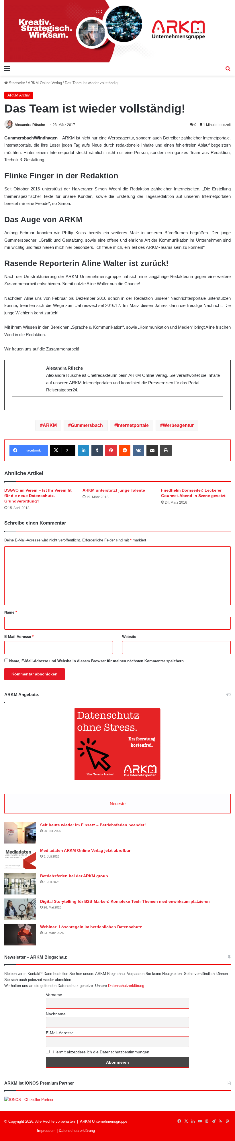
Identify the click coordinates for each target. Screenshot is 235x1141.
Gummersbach (87, 425)
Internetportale (133, 425)
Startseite (16, 83)
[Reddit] (124, 450)
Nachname (56, 1014)
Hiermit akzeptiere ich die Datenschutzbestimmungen (100, 1052)
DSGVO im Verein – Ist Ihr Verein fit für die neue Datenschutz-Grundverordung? (38, 495)
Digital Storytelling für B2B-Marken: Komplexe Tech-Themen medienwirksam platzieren (125, 901)
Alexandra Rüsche (30, 125)
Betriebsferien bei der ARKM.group (74, 876)
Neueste (118, 803)
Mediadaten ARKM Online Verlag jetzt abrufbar (85, 850)
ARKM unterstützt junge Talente (114, 490)
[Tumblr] (97, 450)
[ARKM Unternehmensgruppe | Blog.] (117, 31)
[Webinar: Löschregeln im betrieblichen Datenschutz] (20, 934)
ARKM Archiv (18, 95)
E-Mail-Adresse (19, 636)
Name (10, 612)
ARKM (50, 425)
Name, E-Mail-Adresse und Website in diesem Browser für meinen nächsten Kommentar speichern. (97, 661)
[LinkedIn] (83, 450)
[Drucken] (166, 450)
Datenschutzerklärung (126, 986)
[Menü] (7, 68)
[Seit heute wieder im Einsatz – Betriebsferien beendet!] (20, 833)
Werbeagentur (178, 425)
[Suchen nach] (228, 68)
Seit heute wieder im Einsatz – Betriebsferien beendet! (93, 825)
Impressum (46, 1130)
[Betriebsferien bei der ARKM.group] (20, 883)
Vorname (54, 994)
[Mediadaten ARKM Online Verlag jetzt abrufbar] (20, 858)
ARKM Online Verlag (45, 83)
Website (129, 636)
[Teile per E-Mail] (152, 450)
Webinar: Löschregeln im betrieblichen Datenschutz (91, 927)
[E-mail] (15, 406)
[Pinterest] (111, 450)
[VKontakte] (138, 450)
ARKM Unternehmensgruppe (103, 1121)
